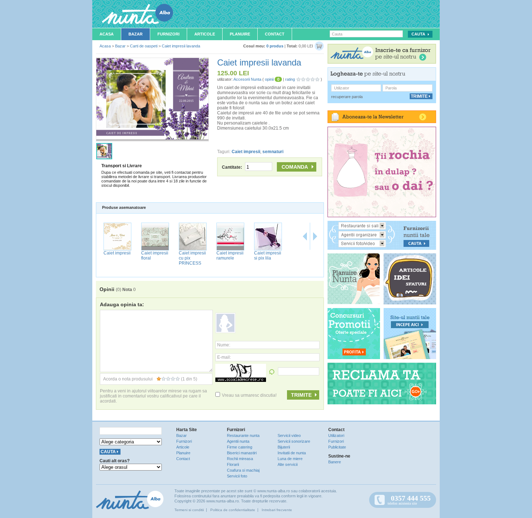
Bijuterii (284, 447)
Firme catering (239, 447)
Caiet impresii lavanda (181, 46)
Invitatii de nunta (292, 453)
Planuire (240, 34)
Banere (334, 462)
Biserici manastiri (242, 453)
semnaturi (272, 151)
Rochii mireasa (240, 458)
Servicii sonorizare (294, 441)
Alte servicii (287, 464)
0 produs (274, 46)
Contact (274, 34)
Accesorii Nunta (247, 79)
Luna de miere (290, 458)
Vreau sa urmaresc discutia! (249, 395)
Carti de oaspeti (143, 46)
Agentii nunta (238, 441)
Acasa (107, 34)
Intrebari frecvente (277, 510)
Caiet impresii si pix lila (267, 255)
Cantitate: (232, 167)
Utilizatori (336, 435)
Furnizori (168, 34)
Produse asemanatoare (124, 207)
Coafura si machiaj (243, 470)
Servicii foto (237, 476)
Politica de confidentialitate (232, 510)
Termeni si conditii (189, 510)
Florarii (233, 464)
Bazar (135, 34)
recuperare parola (347, 96)
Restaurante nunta (243, 435)
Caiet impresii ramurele (230, 255)
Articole (204, 34)
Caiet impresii (246, 151)
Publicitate (337, 447)
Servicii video (289, 435)
